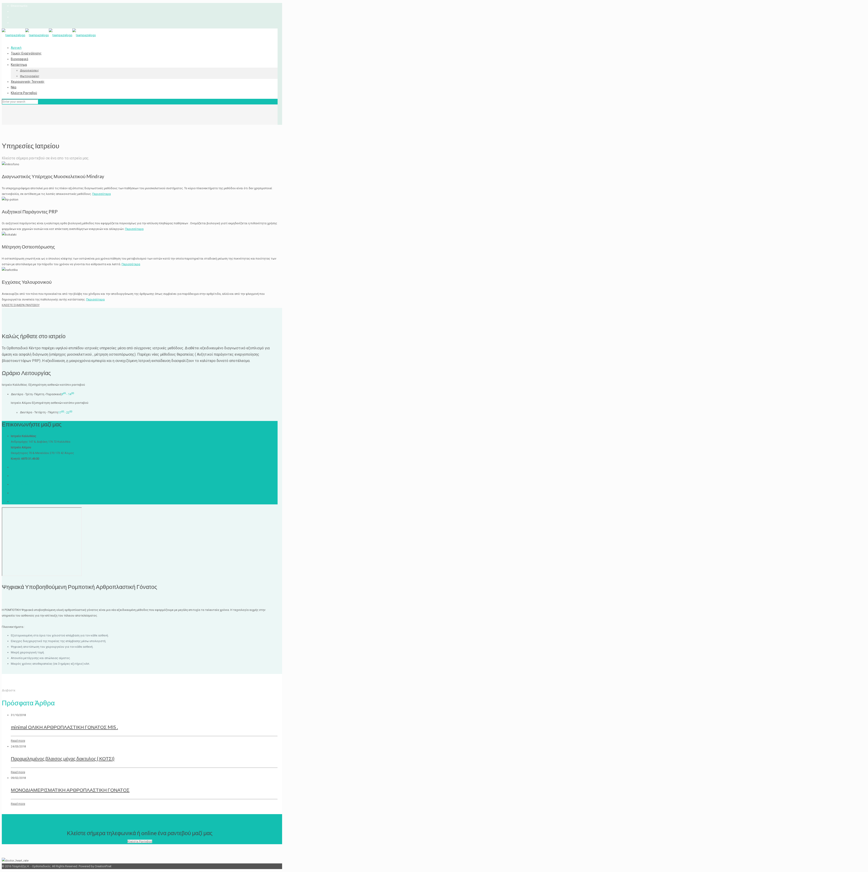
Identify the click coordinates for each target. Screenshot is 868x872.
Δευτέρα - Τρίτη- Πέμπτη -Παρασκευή (36, 394)
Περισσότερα (101, 194)
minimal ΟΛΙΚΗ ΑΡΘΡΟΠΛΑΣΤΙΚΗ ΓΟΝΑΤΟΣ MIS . (64, 727)
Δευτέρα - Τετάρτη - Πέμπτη (39, 412)
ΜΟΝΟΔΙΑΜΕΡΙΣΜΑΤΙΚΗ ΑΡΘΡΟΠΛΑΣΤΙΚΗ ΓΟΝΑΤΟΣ (70, 790)
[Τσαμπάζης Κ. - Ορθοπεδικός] (49, 35)
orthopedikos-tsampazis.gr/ (29, 501)
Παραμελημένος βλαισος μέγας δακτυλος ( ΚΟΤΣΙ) (62, 758)
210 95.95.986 (20, 484)
